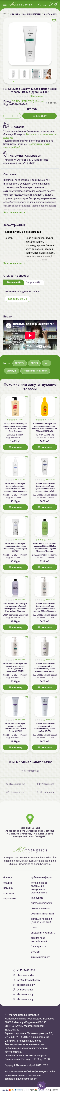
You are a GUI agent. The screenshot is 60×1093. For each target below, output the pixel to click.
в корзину (41, 116)
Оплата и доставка (41, 903)
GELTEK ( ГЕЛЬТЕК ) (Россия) (28, 101)
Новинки (8, 888)
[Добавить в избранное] (54, 21)
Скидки (7, 882)
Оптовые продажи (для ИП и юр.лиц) (41, 920)
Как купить (37, 897)
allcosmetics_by (26, 984)
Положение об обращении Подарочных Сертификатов (39, 887)
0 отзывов (37, 96)
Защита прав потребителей (39, 939)
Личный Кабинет (40, 957)
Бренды (7, 877)
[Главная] (5, 14)
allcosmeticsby (25, 994)
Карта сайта (9, 898)
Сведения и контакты (43, 932)
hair (46, 363)
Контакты (8, 893)
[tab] (13, 282)
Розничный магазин (42, 913)
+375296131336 (26, 970)
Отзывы (35, 951)
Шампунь (11, 371)
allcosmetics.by (25, 975)
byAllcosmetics (25, 989)
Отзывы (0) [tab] (14, 282)
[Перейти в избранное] (50, 5)
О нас (34, 927)
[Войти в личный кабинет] (45, 5)
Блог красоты (38, 946)
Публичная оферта (41, 877)
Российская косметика (35, 371)
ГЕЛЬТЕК (19, 363)
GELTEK (34, 363)
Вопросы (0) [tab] (33, 282)
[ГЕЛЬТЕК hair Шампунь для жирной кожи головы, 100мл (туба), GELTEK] (30, 43)
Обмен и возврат (40, 908)
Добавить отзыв (17, 298)
